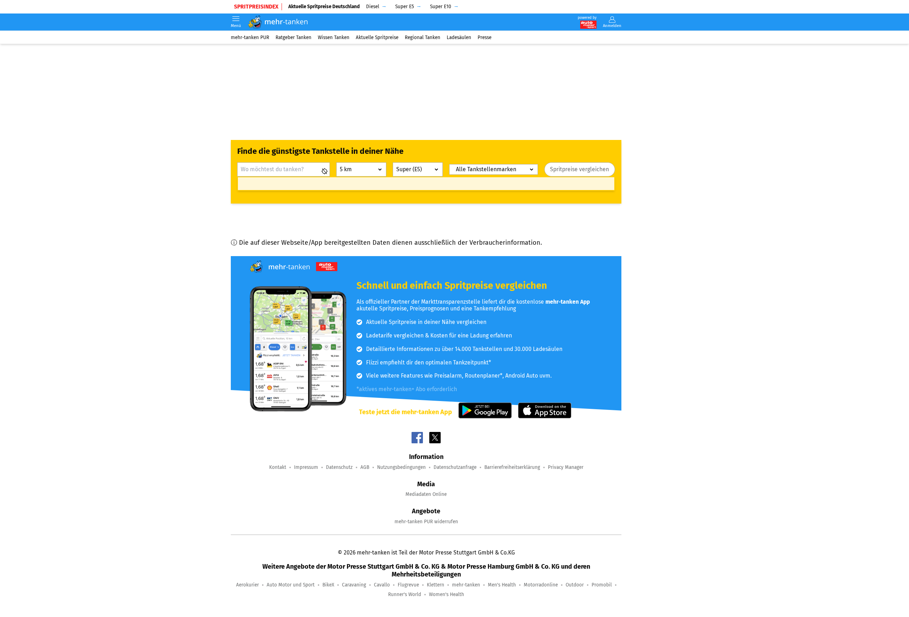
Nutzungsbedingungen (401, 467)
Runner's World (404, 594)
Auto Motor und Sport (291, 585)
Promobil (602, 585)
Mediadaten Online (426, 494)
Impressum (306, 467)
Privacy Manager (565, 467)
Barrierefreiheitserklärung (512, 467)
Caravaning (354, 585)
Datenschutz (339, 467)
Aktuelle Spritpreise (377, 37)
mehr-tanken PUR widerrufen (426, 522)
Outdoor (575, 585)
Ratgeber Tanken (293, 37)
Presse (484, 37)
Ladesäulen (459, 37)
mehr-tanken (466, 585)
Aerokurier (247, 585)
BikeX (328, 585)
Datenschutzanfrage (455, 467)
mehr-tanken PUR (250, 37)
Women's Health (446, 594)
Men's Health (502, 585)
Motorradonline (541, 585)
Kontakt (277, 467)
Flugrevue (408, 585)
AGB (364, 467)
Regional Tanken (422, 37)
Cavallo (382, 585)
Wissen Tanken (333, 37)
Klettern (435, 585)
